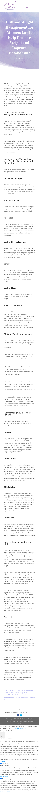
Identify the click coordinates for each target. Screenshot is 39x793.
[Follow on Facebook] (18, 715)
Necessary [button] (3, 761)
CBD (10, 677)
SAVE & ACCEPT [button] (5, 792)
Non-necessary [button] (4, 776)
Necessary (5, 763)
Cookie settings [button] (18, 729)
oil (28, 661)
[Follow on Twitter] (21, 715)
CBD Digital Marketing (19, 721)
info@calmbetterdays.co (11, 712)
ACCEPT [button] (27, 729)
